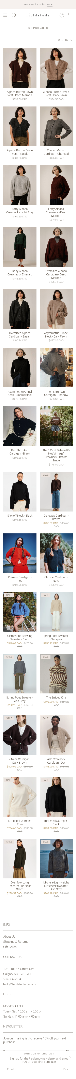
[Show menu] (5, 15)
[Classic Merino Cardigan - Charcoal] (56, 126)
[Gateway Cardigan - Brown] (56, 492)
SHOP (49, 4)
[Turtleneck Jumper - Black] (56, 797)
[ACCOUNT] (61, 15)
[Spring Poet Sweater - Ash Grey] (19, 673)
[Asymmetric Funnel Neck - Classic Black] (19, 367)
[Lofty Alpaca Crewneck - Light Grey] (19, 185)
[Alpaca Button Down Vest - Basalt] (19, 126)
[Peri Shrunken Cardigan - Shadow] (56, 367)
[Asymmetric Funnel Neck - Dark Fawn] (56, 309)
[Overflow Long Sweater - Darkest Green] (19, 858)
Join (65, 1069)
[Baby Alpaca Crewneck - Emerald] (19, 247)
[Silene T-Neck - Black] (19, 492)
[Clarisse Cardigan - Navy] (56, 553)
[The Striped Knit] (56, 673)
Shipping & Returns (15, 942)
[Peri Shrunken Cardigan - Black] (19, 426)
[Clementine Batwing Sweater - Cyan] (19, 612)
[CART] (70, 15)
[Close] (70, 1057)
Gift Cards (10, 947)
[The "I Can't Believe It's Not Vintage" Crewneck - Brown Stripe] (56, 426)
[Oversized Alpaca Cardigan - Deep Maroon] (56, 247)
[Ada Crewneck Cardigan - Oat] (56, 735)
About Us (9, 936)
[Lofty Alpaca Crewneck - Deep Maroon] (56, 185)
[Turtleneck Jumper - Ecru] (19, 797)
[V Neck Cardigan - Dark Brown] (19, 735)
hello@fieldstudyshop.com (20, 984)
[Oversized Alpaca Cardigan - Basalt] (19, 309)
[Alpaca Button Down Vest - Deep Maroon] (19, 68)
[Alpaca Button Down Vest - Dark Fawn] (56, 68)
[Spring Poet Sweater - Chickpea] (56, 612)
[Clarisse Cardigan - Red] (19, 553)
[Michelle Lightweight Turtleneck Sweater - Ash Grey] (56, 858)
